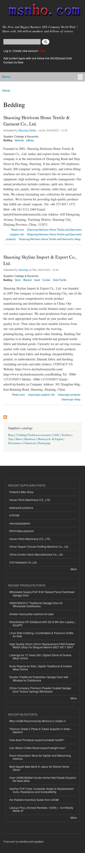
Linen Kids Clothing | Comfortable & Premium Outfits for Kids (41, 634)
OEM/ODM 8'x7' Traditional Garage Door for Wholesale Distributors (36, 604)
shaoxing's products (69, 394)
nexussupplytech (19, 523)
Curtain (46, 280)
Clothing (21, 435)
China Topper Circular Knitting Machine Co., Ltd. (39, 546)
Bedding (7, 140)
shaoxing (23, 269)
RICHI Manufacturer (21, 531)
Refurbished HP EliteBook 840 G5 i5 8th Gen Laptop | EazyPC (42, 623)
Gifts (56, 435)
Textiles (66, 435)
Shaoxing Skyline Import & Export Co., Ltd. (40, 260)
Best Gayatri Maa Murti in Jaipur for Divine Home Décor (39, 768)
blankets (19, 140)
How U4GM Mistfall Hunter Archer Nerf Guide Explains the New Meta (42, 779)
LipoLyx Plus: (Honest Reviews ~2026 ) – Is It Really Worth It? (41, 809)
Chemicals (30, 443)
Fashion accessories (39, 435)
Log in (7, 51)
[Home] (42, 11)
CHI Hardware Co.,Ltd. (23, 562)
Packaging (44, 443)
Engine (59, 439)
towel (37, 280)
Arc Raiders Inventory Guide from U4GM (34, 800)
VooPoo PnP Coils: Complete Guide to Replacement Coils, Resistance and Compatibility (41, 790)
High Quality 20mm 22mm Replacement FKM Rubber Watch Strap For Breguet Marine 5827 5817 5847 (42, 645)
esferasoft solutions (21, 508)
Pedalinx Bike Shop (21, 492)
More (73, 569)
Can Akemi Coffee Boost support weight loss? (37, 748)
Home (6, 90)
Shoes (18, 439)
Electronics (15, 443)
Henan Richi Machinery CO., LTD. (30, 500)
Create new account (26, 51)
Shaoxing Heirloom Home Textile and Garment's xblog (49, 239)
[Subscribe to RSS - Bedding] (5, 416)
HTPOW (14, 515)
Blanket (27, 280)
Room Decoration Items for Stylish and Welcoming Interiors (40, 756)
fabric (18, 280)
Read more (17, 229)
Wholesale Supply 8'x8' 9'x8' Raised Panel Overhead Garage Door (41, 593)
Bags (11, 435)
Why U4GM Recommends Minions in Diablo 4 (37, 721)
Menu (6, 76)
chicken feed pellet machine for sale (31, 614)
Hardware (30, 439)
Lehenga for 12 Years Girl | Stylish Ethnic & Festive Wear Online (40, 656)
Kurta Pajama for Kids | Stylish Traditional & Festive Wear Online (40, 667)
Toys (10, 439)
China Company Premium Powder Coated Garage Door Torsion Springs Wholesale (40, 689)
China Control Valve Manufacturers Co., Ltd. (36, 554)
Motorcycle (44, 439)
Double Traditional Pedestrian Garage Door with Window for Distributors (38, 678)
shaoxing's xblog (70, 399)
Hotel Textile (59, 280)
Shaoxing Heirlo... (28, 130)
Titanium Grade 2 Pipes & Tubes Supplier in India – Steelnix (40, 730)
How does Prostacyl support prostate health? (36, 740)
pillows (30, 140)
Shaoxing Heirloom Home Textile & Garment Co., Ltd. (36, 120)
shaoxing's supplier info (41, 394)
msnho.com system (31, 841)
